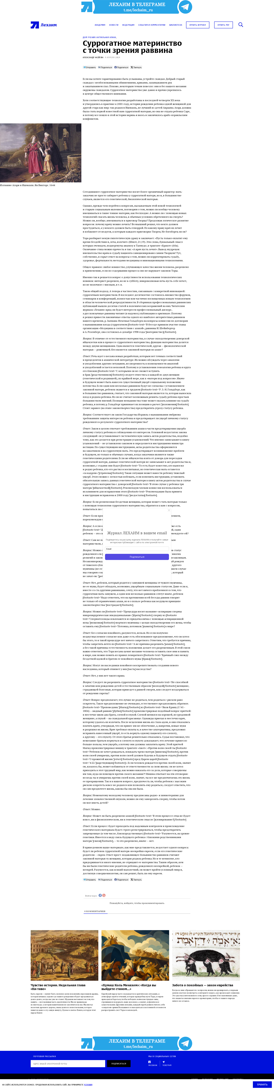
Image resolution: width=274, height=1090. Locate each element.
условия (88, 1084)
